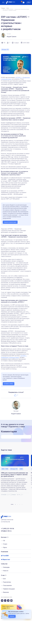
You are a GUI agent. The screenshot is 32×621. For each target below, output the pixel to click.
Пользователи (7, 585)
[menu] (3, 2)
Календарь (6, 567)
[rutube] (5, 600)
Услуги (5, 544)
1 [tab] (12, 504)
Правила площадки (9, 589)
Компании (4, 551)
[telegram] (8, 600)
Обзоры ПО (5, 49)
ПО (4, 540)
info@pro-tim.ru (6, 531)
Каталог (4, 537)
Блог (4, 578)
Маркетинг (6, 559)
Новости (5, 570)
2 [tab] (15, 504)
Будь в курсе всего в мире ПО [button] (8, 607)
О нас (3, 575)
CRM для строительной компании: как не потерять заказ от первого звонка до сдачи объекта (14, 474)
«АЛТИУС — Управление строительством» (14, 356)
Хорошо (12, 616)
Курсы (5, 547)
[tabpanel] (16, 475)
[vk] (2, 600)
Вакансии (6, 592)
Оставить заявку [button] (8, 383)
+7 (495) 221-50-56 (7, 528)
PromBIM (5, 555)
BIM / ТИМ (5, 469)
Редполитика (7, 582)
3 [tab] (17, 504)
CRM (21, 469)
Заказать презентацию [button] (10, 222)
